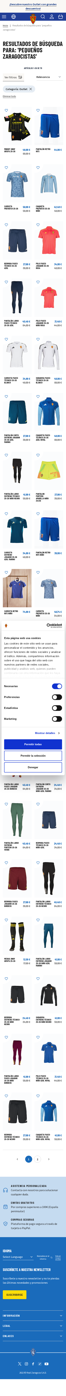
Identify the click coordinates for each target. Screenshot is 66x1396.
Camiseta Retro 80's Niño (11, 612)
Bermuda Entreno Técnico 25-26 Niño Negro (12, 1021)
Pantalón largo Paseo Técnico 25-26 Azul (11, 323)
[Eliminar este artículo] (30, 89)
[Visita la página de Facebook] (33, 1364)
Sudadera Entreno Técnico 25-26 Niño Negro (43, 1019)
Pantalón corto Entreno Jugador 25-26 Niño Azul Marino (43, 787)
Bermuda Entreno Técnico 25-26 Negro (12, 1137)
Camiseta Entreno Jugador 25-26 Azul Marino (10, 556)
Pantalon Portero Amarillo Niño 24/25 (42, 497)
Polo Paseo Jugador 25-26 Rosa (42, 265)
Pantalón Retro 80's (43, 150)
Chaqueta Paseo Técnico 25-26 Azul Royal (43, 437)
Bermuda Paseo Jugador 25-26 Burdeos (11, 903)
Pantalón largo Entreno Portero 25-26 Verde (11, 846)
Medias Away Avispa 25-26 (9, 959)
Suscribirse (14, 1294)
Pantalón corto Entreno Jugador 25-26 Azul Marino (12, 438)
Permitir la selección (33, 755)
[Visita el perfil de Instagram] (26, 1364)
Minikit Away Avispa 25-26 (9, 150)
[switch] (57, 697)
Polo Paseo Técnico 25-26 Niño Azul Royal (43, 1078)
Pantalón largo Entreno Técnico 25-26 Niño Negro (12, 496)
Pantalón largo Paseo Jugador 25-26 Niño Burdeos (11, 1079)
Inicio (5, 25)
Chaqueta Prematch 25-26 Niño (43, 208)
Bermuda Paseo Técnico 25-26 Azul (11, 265)
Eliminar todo (9, 96)
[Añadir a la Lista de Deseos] (7, 111)
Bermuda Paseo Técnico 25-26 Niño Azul (42, 845)
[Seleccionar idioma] (13, 16)
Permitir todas (33, 744)
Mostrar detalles (45, 733)
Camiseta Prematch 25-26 (11, 207)
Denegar (33, 767)
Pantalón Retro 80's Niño (43, 553)
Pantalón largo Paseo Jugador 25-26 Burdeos (11, 786)
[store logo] (33, 18)
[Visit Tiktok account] (39, 1364)
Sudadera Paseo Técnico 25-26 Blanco (43, 380)
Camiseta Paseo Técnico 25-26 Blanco (11, 380)
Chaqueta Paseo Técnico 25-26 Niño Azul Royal (43, 1137)
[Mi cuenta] (51, 16)
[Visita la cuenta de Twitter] (19, 1364)
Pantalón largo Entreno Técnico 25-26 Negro (43, 903)
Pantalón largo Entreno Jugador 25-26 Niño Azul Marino (44, 962)
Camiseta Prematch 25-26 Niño (43, 613)
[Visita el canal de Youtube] (46, 1364)
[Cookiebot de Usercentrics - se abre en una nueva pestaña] (47, 625)
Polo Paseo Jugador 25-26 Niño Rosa (42, 323)
